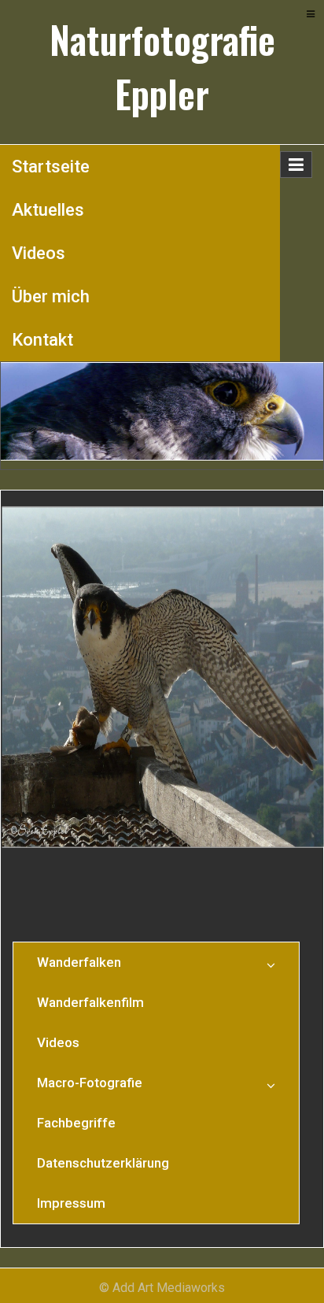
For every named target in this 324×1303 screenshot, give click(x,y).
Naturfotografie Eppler (162, 66)
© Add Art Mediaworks (162, 1287)
